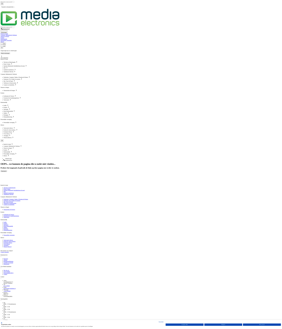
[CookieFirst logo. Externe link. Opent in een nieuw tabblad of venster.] (1, 323)
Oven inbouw (7, 244)
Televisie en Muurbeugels (9, 187)
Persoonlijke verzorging (6, 40)
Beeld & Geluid (4, 33)
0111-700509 (7, 286)
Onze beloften (7, 271)
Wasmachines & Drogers (9, 209)
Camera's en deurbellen (9, 204)
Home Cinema (7, 189)
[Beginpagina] (30, 25)
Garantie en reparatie (8, 262)
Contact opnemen (5, 252)
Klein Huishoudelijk (8, 226)
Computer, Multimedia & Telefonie (9, 35)
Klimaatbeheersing (8, 230)
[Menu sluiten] (2, 4)
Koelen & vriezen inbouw (10, 241)
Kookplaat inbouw (8, 242)
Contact (5, 274)
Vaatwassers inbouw (8, 240)
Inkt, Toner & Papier (8, 202)
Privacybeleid (161, 321)
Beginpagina (3, 171)
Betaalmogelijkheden (8, 261)
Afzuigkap (6, 245)
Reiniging (6, 228)
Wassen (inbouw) (8, 246)
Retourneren (6, 264)
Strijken (5, 227)
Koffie (5, 222)
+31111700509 (7, 291)
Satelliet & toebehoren (9, 193)
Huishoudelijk (4, 39)
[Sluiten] (2, 48)
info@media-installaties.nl (10, 288)
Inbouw (2, 41)
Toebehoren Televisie (8, 194)
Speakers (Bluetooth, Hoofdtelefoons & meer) (14, 190)
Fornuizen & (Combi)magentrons (11, 216)
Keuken (2, 37)
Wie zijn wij (6, 270)
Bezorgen (6, 258)
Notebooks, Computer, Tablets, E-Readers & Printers (16, 199)
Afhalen (5, 260)
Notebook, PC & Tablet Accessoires (12, 200)
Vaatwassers (6, 217)
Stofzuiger (6, 224)
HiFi (5, 191)
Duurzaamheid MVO (8, 273)
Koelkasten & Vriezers (9, 214)
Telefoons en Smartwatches (10, 203)
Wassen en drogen (5, 36)
